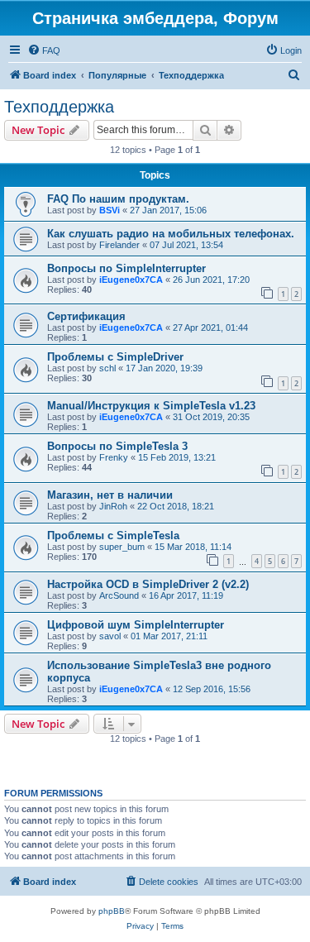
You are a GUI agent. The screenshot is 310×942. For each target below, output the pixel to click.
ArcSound (119, 595)
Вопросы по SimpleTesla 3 (117, 446)
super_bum (122, 547)
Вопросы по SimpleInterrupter (126, 268)
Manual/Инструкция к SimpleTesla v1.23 (151, 405)
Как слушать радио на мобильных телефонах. (170, 233)
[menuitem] (43, 50)
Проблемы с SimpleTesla (113, 535)
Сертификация (86, 316)
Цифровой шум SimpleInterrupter (135, 625)
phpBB (111, 911)
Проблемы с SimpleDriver (115, 357)
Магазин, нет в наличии (110, 495)
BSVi (109, 210)
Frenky (113, 457)
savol (110, 636)
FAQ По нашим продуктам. (118, 199)
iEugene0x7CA (131, 280)
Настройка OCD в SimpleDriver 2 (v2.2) (148, 584)
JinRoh (113, 506)
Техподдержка (59, 107)
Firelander (119, 245)
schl (107, 368)
